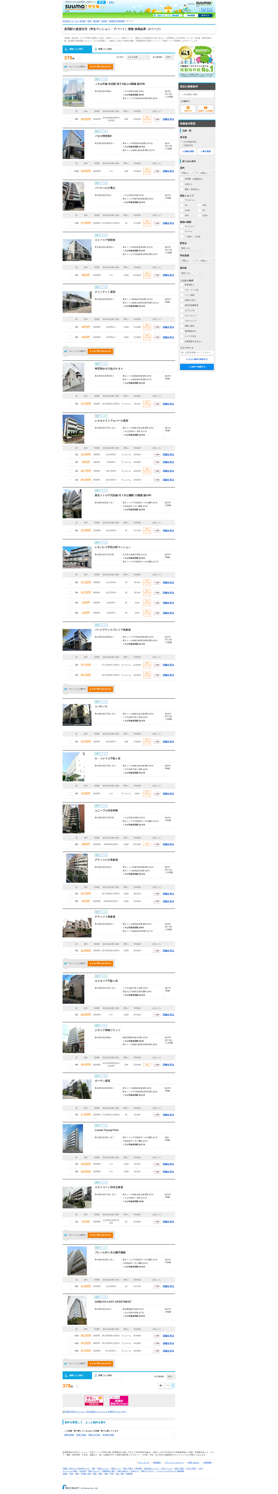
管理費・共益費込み (193, 179)
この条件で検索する (197, 367)
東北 (71, 1473)
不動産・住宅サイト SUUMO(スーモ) (76, 1468)
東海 (94, 1473)
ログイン (205, 15)
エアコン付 (190, 310)
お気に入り (160, 15)
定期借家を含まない (193, 341)
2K (204, 210)
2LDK (205, 215)
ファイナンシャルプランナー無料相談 (170, 1471)
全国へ (112, 2)
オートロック (190, 316)
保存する (188, 109)
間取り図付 (190, 326)
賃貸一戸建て (128, 1468)
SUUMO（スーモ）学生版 (82, 8)
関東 (77, 1473)
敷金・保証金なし (192, 189)
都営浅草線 (69, 1435)
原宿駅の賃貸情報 (117, 21)
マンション (190, 226)
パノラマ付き (190, 336)
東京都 (96, 21)
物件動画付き (190, 331)
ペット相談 (190, 295)
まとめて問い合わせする (100, 66)
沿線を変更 (189, 151)
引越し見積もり (123, 1471)
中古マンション (166, 1468)
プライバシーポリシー (174, 1462)
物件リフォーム (94, 1471)
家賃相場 (138, 1468)
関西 (100, 1473)
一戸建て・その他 (192, 237)
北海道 (65, 1473)
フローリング (190, 321)
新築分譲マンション (151, 1468)
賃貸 (89, 21)
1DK (204, 205)
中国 (111, 1473)
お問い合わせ (207, 11)
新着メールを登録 (206, 109)
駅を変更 (207, 151)
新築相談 (129, 1473)
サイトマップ (207, 8)
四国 (106, 1473)
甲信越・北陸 (86, 1473)
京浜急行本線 (108, 1435)
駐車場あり (190, 285)
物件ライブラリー (147, 1471)
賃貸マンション (103, 1468)
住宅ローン (135, 1471)
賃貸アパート (116, 1468)
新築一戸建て (179, 1468)
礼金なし (189, 184)
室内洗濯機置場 (191, 305)
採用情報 (207, 1462)
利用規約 (157, 1462)
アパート (189, 231)
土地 (200, 1468)
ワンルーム (190, 200)
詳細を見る (168, 119)
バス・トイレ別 (191, 290)
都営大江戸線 (94, 1435)
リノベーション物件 (70, 1471)
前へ (161, 1385)
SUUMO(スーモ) (201, 3)
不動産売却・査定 (108, 1471)
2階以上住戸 (190, 300)
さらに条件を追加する (198, 359)
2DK (187, 215)
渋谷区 (104, 21)
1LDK (187, 210)
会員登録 (190, 15)
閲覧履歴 (175, 15)
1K (186, 205)
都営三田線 (81, 1435)
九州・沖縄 (120, 1473)
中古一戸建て (191, 1468)
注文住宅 (82, 1471)
